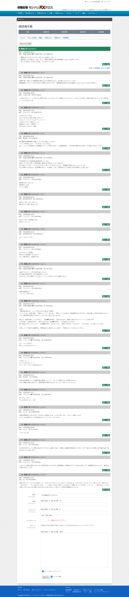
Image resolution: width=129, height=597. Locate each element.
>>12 (20, 309)
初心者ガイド (30, 13)
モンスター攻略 (98, 590)
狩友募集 (101, 32)
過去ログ (57, 37)
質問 (64, 32)
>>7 (20, 274)
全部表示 (97, 68)
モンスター (91, 13)
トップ (23, 37)
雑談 (27, 32)
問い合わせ (27, 590)
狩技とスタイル (87, 590)
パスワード (31, 510)
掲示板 (20, 13)
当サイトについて (37, 590)
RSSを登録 (97, 1)
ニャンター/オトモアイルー (101, 591)
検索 (40, 37)
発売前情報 (68, 590)
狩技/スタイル (41, 13)
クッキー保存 (57, 576)
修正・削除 (106, 64)
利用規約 (66, 37)
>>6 (20, 272)
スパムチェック (31, 520)
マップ (77, 13)
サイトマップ (107, 1)
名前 (33, 501)
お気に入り (48, 37)
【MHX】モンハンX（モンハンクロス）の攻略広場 (38, 595)
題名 (33, 494)
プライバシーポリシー (50, 590)
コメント (32, 525)
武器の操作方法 (77, 591)
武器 (50, 13)
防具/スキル (59, 13)
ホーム (88, 1)
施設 (83, 13)
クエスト (69, 13)
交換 (83, 32)
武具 (46, 32)
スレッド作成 (32, 37)
